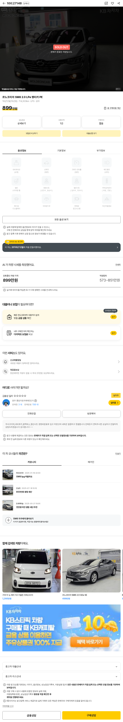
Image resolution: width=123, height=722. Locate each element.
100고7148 (18, 3)
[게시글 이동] (61, 474)
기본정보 (61, 150)
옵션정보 (22, 150)
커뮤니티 (32, 462)
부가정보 (101, 150)
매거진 (91, 462)
